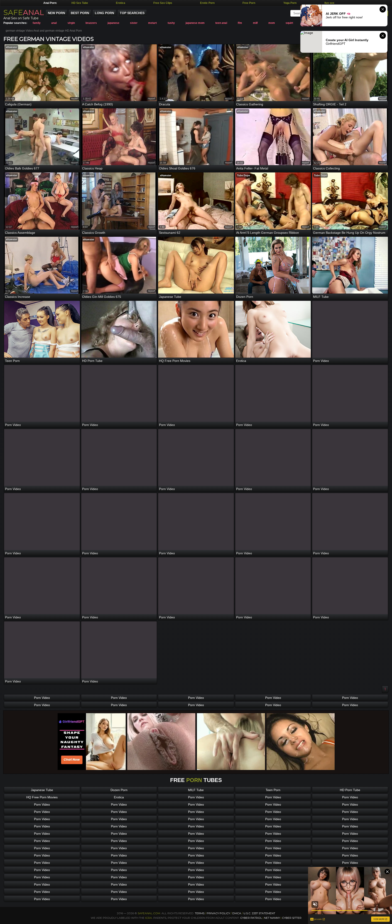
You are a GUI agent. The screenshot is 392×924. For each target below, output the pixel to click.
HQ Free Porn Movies (42, 797)
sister (133, 23)
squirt (289, 23)
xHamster (11, 47)
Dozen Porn (118, 790)
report (74, 98)
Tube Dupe (243, 175)
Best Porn (80, 13)
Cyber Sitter (291, 917)
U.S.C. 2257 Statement (259, 913)
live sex (329, 3)
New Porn (56, 13)
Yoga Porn (289, 3)
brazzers (91, 23)
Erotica (120, 3)
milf (255, 23)
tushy (171, 23)
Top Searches (132, 13)
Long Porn (104, 13)
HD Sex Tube (79, 3)
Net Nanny (272, 917)
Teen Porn (273, 790)
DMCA (236, 913)
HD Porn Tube (350, 790)
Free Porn (249, 3)
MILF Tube (196, 790)
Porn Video (42, 698)
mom (271, 23)
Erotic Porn (207, 3)
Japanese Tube (42, 790)
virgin (71, 23)
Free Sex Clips (162, 3)
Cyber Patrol (251, 917)
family (37, 23)
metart (152, 23)
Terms (199, 913)
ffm (240, 23)
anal (54, 23)
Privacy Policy (219, 913)
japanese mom (195, 23)
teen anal (221, 23)
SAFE (23, 12)
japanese (113, 23)
